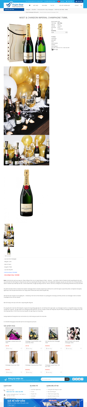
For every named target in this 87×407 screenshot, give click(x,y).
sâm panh (53, 40)
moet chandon (54, 43)
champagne (53, 38)
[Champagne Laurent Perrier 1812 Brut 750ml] (53, 357)
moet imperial (54, 46)
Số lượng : (53, 30)
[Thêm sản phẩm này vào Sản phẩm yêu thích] (21, 348)
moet (52, 41)
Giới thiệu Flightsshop (36, 389)
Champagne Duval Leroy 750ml (12, 365)
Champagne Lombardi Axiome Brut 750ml (13, 342)
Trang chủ (28, 9)
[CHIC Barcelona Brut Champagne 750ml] (53, 333)
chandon (53, 44)
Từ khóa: (53, 36)
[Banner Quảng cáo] (43, 403)
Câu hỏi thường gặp (64, 5)
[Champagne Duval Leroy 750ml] (13, 357)
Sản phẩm (44, 5)
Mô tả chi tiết (8, 256)
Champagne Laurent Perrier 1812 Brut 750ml (52, 365)
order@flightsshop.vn (11, 398)
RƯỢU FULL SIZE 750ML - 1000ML (61, 9)
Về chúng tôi (34, 386)
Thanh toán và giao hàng (53, 393)
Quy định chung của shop (53, 396)
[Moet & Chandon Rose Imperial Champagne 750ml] (73, 333)
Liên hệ (76, 5)
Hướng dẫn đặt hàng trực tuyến (55, 389)
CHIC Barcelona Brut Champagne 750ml (52, 342)
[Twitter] (73, 379)
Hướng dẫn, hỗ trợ (52, 386)
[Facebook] (82, 379)
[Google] (76, 379)
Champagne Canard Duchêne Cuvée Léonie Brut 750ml (33, 342)
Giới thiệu (35, 5)
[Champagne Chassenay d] (33, 357)
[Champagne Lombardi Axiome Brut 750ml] (13, 333)
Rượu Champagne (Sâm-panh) (32, 12)
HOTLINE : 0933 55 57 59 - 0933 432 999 (60, 47)
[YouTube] (79, 379)
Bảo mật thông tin (52, 391)
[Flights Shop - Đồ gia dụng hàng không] (14, 4)
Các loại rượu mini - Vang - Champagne (45, 9)
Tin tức (52, 5)
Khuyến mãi (33, 393)
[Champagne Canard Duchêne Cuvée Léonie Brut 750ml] (33, 333)
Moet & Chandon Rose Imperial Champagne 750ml (72, 342)
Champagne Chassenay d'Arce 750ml (33, 365)
